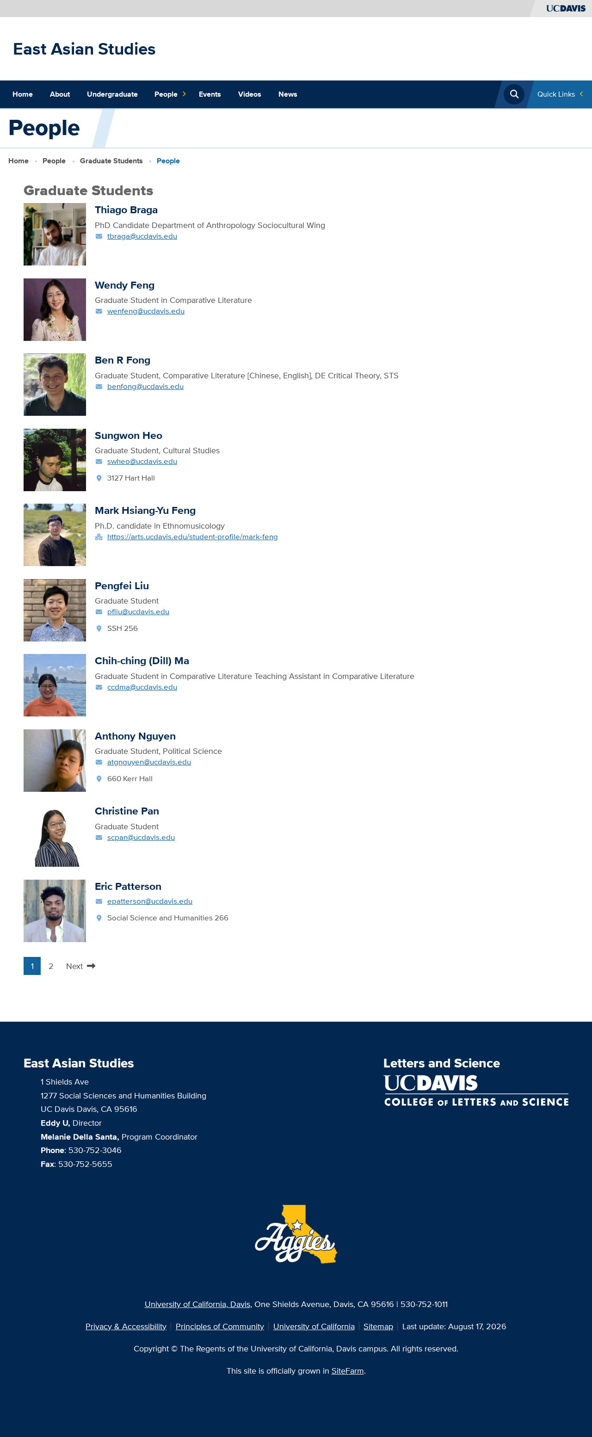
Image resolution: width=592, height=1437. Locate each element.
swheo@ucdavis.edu (142, 461)
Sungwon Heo (128, 435)
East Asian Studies (84, 48)
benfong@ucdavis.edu (145, 386)
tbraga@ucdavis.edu (142, 235)
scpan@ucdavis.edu (141, 837)
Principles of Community (220, 1326)
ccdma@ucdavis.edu (142, 686)
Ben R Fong (122, 360)
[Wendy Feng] (55, 308)
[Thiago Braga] (55, 233)
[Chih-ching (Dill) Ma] (55, 684)
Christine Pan (127, 811)
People (166, 94)
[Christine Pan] (55, 834)
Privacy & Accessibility (126, 1326)
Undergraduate (112, 94)
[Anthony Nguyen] (55, 759)
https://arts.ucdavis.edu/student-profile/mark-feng (192, 536)
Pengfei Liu (122, 585)
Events (210, 94)
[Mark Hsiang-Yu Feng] (55, 534)
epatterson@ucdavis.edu (149, 901)
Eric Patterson (128, 886)
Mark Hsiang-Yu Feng (145, 510)
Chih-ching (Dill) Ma (142, 660)
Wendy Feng (124, 285)
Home (22, 94)
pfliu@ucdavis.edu (138, 611)
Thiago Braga (126, 209)
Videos (249, 94)
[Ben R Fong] (55, 383)
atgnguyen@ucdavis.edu (149, 761)
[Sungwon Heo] (55, 459)
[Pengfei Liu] (55, 609)
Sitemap (378, 1326)
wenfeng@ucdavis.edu (146, 310)
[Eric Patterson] (55, 910)
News (287, 94)
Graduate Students (111, 160)
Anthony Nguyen (135, 736)
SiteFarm (348, 1370)
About (60, 94)
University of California (314, 1326)
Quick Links (556, 94)
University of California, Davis (197, 1304)
